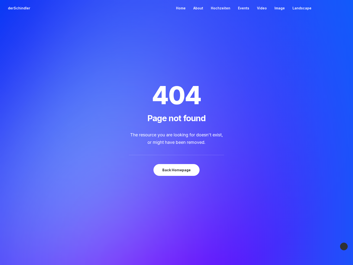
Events (243, 8)
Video (262, 8)
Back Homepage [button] (176, 170)
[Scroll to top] (344, 246)
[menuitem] (181, 8)
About (198, 8)
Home (181, 8)
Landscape (301, 8)
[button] (321, 8)
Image (279, 8)
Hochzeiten (220, 8)
